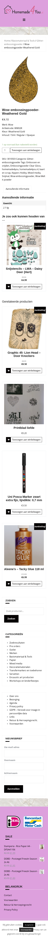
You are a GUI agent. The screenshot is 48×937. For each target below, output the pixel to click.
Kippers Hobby (19, 172)
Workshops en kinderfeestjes (24, 680)
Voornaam (9, 760)
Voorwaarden (16, 723)
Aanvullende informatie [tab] (17, 188)
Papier (12, 660)
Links (12, 716)
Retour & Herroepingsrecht (18, 904)
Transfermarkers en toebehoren (25, 670)
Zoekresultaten (17, 642)
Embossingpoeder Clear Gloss (25, 165)
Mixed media (34, 172)
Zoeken (11, 618)
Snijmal (5, 176)
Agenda (13, 702)
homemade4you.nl (29, 169)
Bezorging (14, 699)
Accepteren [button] (29, 925)
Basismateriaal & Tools (23, 40)
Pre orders (14, 646)
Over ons (14, 696)
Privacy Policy (11, 909)
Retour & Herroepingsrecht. (23, 720)
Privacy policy (16, 706)
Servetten (14, 673)
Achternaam (10, 773)
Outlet (12, 649)
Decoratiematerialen (19, 667)
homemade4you (10, 169)
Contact (8, 895)
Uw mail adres (11, 747)
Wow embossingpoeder (22, 176)
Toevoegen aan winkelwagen (26, 150)
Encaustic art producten (21, 677)
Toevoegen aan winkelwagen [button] (26, 286)
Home (7, 40)
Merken (13, 653)
